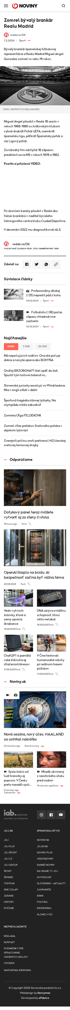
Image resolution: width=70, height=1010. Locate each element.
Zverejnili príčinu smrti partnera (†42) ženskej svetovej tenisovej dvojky (35, 443)
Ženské (8, 877)
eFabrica (44, 998)
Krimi (40, 896)
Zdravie (9, 896)
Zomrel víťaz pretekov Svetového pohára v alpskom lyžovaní (33, 428)
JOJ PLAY (9, 846)
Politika (42, 902)
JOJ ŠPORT (10, 852)
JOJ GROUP (11, 865)
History (9, 902)
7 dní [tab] (26, 346)
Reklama (9, 936)
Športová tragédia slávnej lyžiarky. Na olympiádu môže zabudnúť (30, 402)
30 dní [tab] (42, 346)
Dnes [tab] (11, 346)
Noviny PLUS (44, 852)
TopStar (9, 883)
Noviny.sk (43, 840)
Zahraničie (44, 889)
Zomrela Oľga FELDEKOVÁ (22, 415)
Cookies (9, 963)
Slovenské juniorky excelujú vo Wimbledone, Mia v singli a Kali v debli (35, 388)
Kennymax (44, 993)
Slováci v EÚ (44, 914)
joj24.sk (42, 846)
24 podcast (44, 877)
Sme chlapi (11, 889)
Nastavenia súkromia (17, 970)
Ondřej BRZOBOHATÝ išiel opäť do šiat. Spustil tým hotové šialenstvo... (31, 373)
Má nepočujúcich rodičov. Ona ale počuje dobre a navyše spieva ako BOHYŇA (32, 358)
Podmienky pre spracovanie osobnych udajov (16, 952)
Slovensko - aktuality (51, 883)
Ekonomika (44, 908)
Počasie (9, 908)
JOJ (6, 840)
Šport (8, 871)
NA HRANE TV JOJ (47, 871)
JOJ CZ (8, 859)
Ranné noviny (46, 865)
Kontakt (9, 942)
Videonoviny (45, 859)
